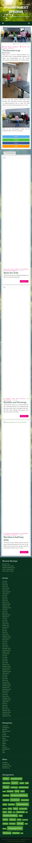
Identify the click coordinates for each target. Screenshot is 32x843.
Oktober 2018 (5, 687)
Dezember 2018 (6, 684)
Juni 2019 (4, 675)
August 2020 (5, 654)
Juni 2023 (4, 620)
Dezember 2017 (6, 698)
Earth (9, 269)
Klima (9, 812)
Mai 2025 (4, 597)
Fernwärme (10, 791)
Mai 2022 (4, 631)
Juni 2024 (4, 609)
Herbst (4, 804)
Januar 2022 (5, 634)
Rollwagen (12, 823)
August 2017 (5, 701)
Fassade (4, 791)
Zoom (22, 833)
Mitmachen (9, 46)
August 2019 (5, 673)
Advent (6, 779)
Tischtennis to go (11, 50)
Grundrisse (6, 800)
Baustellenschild (16, 779)
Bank (6, 269)
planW (19, 819)
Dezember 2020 (6, 648)
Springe (20, 823)
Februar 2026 (5, 588)
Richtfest (5, 823)
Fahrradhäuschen (23, 787)
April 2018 (5, 694)
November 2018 (6, 685)
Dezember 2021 (6, 636)
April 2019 (5, 678)
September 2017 (6, 700)
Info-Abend (11, 804)
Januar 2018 (5, 696)
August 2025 (5, 593)
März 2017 (5, 707)
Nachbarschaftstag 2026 (8, 567)
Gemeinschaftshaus (19, 795)
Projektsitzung (25, 819)
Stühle (26, 823)
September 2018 (6, 689)
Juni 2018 (4, 693)
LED (26, 812)
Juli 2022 (4, 629)
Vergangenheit (16, 46)
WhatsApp (16, 139)
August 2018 (5, 691)
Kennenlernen (23, 808)
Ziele (3, 752)
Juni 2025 (4, 595)
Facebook (16, 143)
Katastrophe (8, 398)
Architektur (5, 726)
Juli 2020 (4, 655)
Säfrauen (4, 828)
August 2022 (5, 627)
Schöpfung (17, 269)
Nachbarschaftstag (15, 533)
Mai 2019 (4, 677)
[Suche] (29, 23)
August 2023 (5, 616)
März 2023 (5, 622)
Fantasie (12, 269)
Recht (3, 745)
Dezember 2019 (6, 666)
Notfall (13, 398)
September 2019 (6, 671)
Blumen (15, 783)
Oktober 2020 (5, 652)
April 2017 (5, 705)
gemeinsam (24, 46)
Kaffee (10, 808)
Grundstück (15, 800)
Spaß (28, 46)
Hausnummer (24, 800)
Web (3, 750)
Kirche (4, 812)
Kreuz (14, 812)
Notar (20, 815)
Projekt (4, 743)
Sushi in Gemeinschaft (8, 569)
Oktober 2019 (5, 670)
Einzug (4, 733)
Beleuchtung (6, 783)
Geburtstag (6, 795)
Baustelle (4, 729)
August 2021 (5, 639)
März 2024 (5, 613)
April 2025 (5, 599)
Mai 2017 (4, 703)
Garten (22, 791)
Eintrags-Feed (5, 764)
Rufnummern (22, 398)
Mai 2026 (4, 583)
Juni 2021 (4, 641)
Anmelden (5, 762)
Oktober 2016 (5, 714)
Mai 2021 (4, 643)
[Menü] (3, 23)
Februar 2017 (5, 709)
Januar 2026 (5, 590)
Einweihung (14, 787)
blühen (22, 783)
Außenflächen (25, 269)
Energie (4, 734)
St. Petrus (4, 747)
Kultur (5, 46)
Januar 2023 (5, 623)
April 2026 (5, 584)
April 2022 (5, 632)
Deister (6, 787)
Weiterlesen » (24, 281)
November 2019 (6, 668)
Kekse (15, 809)
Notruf (17, 398)
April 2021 (5, 645)
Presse (9, 400)
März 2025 (5, 600)
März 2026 (5, 586)
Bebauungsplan (6, 731)
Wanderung (7, 833)
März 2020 (5, 662)
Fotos (17, 791)
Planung (12, 819)
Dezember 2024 (6, 604)
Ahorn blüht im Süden (8, 571)
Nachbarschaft (8, 533)
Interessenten (5, 736)
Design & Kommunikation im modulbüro (16, 841)
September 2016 (6, 716)
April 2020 (5, 661)
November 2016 (6, 712)
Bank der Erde (11, 272)
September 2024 (6, 607)
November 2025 (6, 592)
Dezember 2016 (6, 710)
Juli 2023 (4, 618)
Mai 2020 (4, 659)
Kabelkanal (5, 808)
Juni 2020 (4, 657)
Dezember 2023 (6, 615)
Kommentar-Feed (6, 766)
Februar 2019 (5, 682)
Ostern (5, 819)
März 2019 (5, 680)
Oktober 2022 (5, 625)
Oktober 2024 (5, 606)
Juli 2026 (4, 581)
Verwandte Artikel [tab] (10, 153)
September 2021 (6, 638)
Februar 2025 (5, 602)
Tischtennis (4, 48)
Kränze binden (20, 812)
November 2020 (6, 650)
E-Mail (16, 146)
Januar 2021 (5, 646)
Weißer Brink (16, 833)
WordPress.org (6, 768)
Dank (27, 783)
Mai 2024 (4, 611)
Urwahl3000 (22, 839)
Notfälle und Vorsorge (15, 402)
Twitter (16, 136)
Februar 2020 (5, 664)
